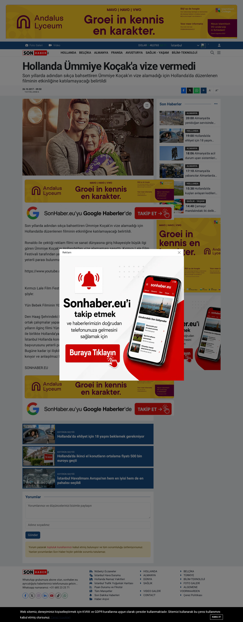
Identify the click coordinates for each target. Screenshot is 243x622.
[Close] (179, 252)
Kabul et (216, 617)
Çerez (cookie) (60, 617)
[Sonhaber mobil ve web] (121, 318)
